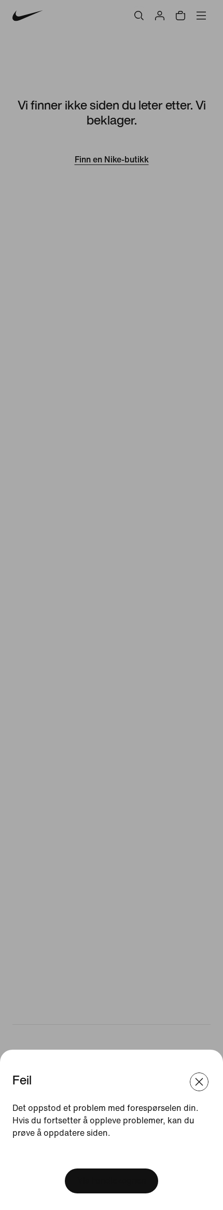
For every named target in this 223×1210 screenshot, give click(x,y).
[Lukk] (199, 1081)
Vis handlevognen (111, 1180)
